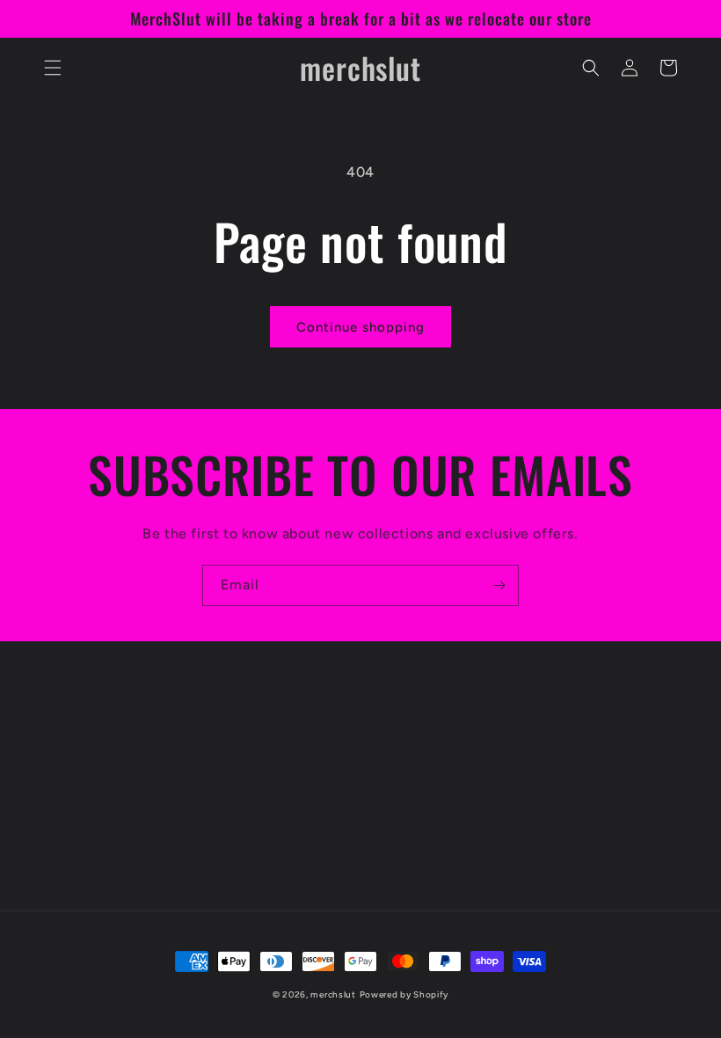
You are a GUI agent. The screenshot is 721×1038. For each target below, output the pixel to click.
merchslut (332, 994)
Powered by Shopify (404, 994)
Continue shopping (360, 327)
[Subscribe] (498, 585)
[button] (52, 67)
